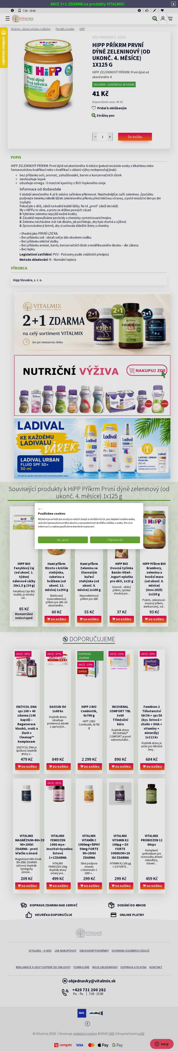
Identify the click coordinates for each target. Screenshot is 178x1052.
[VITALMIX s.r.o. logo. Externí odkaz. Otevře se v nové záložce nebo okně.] (40, 509)
